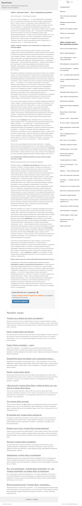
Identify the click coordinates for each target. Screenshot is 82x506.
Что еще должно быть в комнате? (21, 441)
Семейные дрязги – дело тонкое (68, 149)
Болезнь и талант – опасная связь (69, 118)
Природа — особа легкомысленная (69, 171)
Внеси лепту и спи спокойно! (68, 140)
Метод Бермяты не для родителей (69, 64)
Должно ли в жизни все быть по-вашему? (25, 318)
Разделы (35, 499)
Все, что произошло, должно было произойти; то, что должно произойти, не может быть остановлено (30, 469)
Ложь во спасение (65, 37)
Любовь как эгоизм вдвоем (67, 33)
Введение (62, 11)
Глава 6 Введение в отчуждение (68, 210)
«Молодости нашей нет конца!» (68, 144)
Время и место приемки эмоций (69, 29)
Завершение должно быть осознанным (24, 455)
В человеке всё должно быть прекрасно (24, 414)
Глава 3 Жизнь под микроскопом (69, 96)
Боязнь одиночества (65, 226)
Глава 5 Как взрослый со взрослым (69, 175)
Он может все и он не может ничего (70, 186)
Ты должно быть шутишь (18, 401)
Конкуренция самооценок (67, 101)
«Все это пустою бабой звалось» (69, 48)
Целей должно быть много (18, 372)
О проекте (29, 499)
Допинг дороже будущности (67, 53)
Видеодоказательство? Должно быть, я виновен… (29, 484)
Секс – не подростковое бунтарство (69, 75)
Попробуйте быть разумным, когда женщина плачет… (31, 358)
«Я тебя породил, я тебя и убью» (69, 215)
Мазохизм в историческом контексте (70, 190)
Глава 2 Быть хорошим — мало (20, 345)
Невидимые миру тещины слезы (69, 92)
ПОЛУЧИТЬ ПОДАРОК (21, 301)
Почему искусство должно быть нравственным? (28, 428)
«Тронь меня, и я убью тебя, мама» (69, 206)
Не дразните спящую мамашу (68, 195)
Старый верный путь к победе (68, 160)
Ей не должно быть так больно (20, 331)
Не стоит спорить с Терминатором (69, 123)
